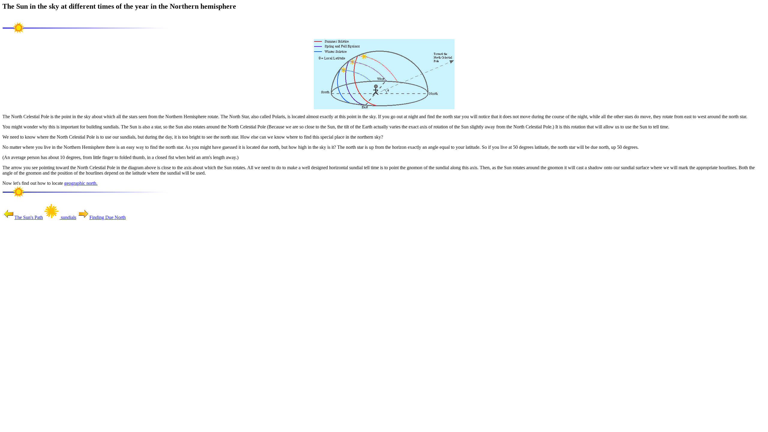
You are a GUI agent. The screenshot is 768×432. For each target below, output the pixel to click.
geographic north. (81, 183)
